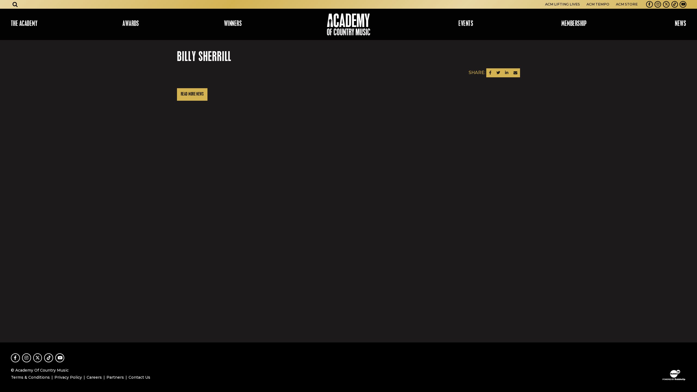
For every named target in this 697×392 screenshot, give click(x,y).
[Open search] (15, 4)
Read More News (192, 94)
